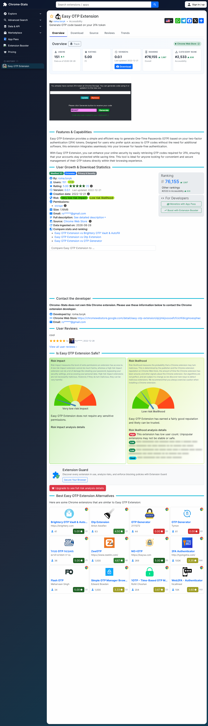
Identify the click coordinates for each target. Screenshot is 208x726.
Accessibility (75, 21)
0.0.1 (67, 190)
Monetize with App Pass (182, 204)
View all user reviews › (63, 346)
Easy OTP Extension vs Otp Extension (78, 237)
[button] (196, 4)
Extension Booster (18, 45)
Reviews (109, 33)
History (12, 61)
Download (77, 33)
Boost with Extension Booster (182, 210)
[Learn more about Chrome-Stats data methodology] (90, 221)
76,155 (176, 181)
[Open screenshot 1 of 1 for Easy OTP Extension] (90, 101)
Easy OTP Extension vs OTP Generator (78, 240)
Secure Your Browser (75, 479)
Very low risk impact (74, 197)
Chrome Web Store (186, 44)
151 (64, 182)
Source (94, 33)
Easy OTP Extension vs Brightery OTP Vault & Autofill (87, 233)
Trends (125, 33)
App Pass (13, 39)
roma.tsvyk (59, 21)
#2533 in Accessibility (173, 191)
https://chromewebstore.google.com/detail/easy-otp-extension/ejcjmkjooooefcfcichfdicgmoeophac (139, 318)
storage (59, 205)
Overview (58, 33)
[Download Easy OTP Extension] (127, 60)
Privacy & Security (86, 173)
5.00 (76, 186)
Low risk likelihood (101, 197)
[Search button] (155, 4)
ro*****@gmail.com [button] (74, 213)
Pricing (12, 52)
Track (76, 44)
